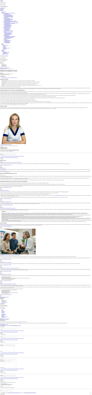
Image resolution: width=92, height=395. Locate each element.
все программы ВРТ (5, 55)
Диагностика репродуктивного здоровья (8, 15)
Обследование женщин (7, 28)
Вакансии (4, 49)
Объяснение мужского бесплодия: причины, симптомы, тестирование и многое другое (11, 162)
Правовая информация (6, 53)
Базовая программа (7, 35)
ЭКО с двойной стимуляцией (8, 19)
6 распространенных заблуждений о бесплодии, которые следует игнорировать (10, 255)
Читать (1, 165)
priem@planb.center (2, 297)
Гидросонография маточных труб (9, 32)
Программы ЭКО (5, 17)
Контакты (3, 50)
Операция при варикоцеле (8, 40)
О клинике (3, 312)
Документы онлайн (2, 308)
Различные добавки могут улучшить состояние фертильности (9, 77)
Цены (2, 43)
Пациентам (3, 51)
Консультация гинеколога (8, 14)
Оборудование (5, 48)
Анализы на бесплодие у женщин (9, 30)
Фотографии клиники (6, 45)
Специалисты (3, 311)
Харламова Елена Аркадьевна (5, 144)
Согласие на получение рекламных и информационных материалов (9, 157)
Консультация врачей (5, 13)
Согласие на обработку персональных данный (7, 156)
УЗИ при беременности (7, 38)
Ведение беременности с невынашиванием (10, 36)
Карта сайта (3, 317)
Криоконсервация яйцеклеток (8, 24)
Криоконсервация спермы (8, 25)
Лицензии (4, 47)
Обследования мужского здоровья (9, 16)
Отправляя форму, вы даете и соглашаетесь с (18, 392)
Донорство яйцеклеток (7, 42)
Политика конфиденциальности (4, 324)
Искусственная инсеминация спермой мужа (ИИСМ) (11, 21)
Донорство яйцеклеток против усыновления (5, 274)
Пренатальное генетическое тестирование (10, 23)
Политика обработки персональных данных (18, 156)
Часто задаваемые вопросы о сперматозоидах (5, 262)
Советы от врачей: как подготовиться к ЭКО (5, 201)
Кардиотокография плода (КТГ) (8, 37)
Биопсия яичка (6, 39)
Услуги (2, 12)
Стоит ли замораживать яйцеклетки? (4, 190)
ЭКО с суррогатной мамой (8, 27)
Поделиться (2, 73)
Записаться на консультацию (4, 147)
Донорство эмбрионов (7, 41)
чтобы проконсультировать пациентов (59, 195)
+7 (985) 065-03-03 (5, 68)
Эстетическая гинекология (8, 34)
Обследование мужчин (7, 29)
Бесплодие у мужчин (2, 224)
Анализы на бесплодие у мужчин (9, 31)
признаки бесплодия (13, 209)
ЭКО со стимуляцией (7, 18)
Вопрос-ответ (5, 46)
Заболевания (4, 52)
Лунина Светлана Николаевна (7, 198)
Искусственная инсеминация (6, 20)
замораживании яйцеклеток (65, 191)
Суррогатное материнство (6, 26)
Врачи (2, 44)
